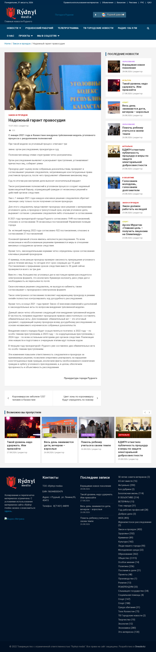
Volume (122, 14)
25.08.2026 (127, 169)
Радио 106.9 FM (127, 28)
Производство (126, 578)
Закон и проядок (18, 115)
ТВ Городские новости (98, 28)
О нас (10, 35)
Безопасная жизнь (128, 493)
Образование (128, 62)
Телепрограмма (68, 28)
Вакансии (121, 2)
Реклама (133, 2)
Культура (126, 80)
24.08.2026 (127, 238)
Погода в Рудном (64, 14)
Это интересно (126, 632)
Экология (123, 623)
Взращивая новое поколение (133, 66)
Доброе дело (125, 514)
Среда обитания (126, 607)
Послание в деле (127, 570)
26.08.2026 (127, 115)
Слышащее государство (131, 591)
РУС (142, 2)
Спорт (125, 102)
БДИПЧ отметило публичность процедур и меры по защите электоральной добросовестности (96, 448)
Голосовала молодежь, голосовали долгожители (131, 185)
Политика (123, 566)
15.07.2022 (13, 126)
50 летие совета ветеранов (132, 477)
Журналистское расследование (134, 522)
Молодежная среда (128, 550)
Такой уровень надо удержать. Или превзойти (135, 86)
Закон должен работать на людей (134, 208)
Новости (12, 28)
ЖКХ (120, 518)
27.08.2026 (127, 93)
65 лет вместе (125, 481)
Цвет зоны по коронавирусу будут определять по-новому (77, 398)
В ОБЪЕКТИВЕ (128, 178)
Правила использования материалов (81, 2)
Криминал (123, 537)
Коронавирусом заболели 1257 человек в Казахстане (28, 398)
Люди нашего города (129, 545)
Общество (123, 558)
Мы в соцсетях (47, 35)
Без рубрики (124, 489)
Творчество (124, 619)
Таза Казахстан (126, 611)
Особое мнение (126, 562)
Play (95, 15)
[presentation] (145, 412)
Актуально (127, 146)
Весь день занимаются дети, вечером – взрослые (135, 108)
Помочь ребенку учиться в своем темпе (133, 130)
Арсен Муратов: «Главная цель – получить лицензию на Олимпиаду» (135, 229)
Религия (122, 582)
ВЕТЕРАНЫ (124, 501)
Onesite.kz (140, 646)
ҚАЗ (149, 2)
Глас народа (124, 505)
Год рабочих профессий (131, 509)
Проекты (24, 35)
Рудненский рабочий (39, 28)
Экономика (124, 627)
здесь (8, 511)
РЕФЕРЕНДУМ (125, 586)
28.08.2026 (127, 71)
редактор (24, 126)
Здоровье (123, 533)
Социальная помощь (129, 595)
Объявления (107, 2)
